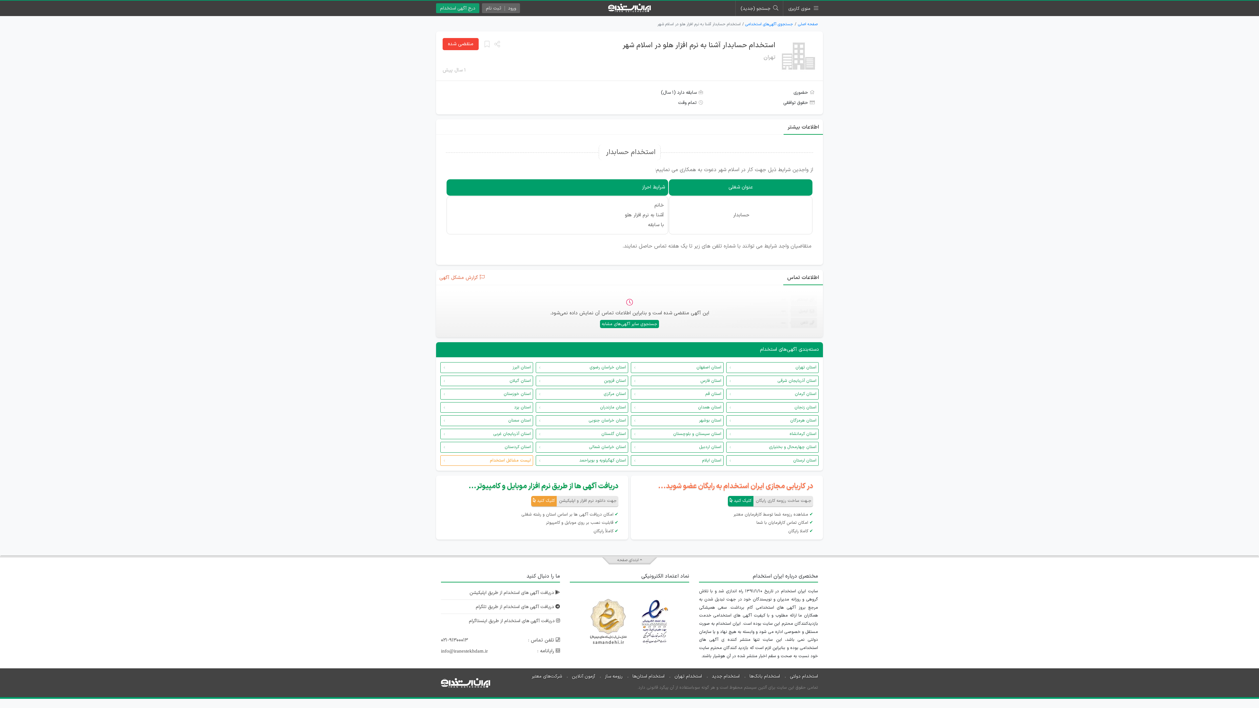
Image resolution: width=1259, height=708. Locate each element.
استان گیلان (520, 381)
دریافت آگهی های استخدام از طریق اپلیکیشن (512, 592)
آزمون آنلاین (583, 676)
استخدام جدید (726, 676)
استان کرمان (805, 394)
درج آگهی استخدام (457, 8)
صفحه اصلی (808, 24)
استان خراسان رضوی (608, 367)
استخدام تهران (688, 676)
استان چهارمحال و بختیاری (792, 447)
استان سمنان (519, 420)
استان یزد (522, 407)
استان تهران (805, 367)
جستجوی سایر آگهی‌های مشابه (629, 324)
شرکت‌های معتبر (547, 676)
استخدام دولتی (804, 676)
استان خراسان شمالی (607, 447)
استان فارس (710, 381)
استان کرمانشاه (802, 434)
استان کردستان (518, 447)
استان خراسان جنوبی (607, 420)
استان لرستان (804, 460)
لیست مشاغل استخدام (510, 460)
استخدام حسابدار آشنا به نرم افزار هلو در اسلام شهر (699, 45)
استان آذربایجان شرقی (796, 381)
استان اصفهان (708, 367)
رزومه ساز (614, 676)
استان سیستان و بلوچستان (697, 434)
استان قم (713, 394)
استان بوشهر (710, 420)
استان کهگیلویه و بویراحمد (602, 460)
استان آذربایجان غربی (512, 434)
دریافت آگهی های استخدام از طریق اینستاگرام (512, 621)
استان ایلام (711, 460)
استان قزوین (615, 381)
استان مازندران (613, 407)
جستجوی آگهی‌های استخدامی (769, 24)
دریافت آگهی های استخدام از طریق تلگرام (515, 606)
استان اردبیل (710, 447)
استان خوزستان (517, 394)
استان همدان (709, 407)
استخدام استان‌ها (648, 676)
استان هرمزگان (803, 420)
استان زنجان (805, 407)
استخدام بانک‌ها (764, 676)
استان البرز (521, 367)
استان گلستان (613, 434)
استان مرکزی (615, 394)
